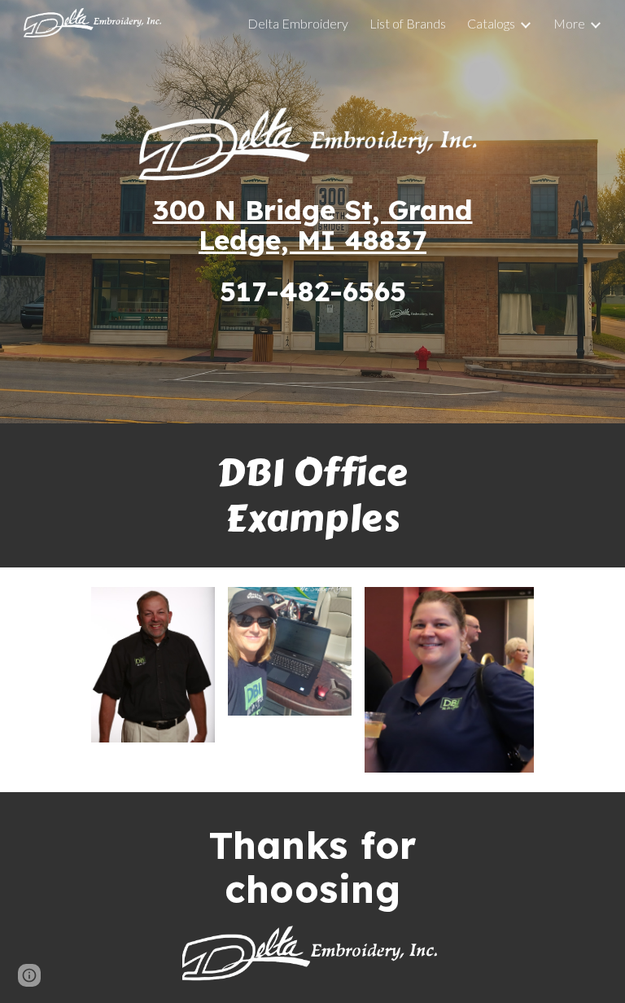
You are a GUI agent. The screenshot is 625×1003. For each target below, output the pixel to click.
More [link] (569, 23)
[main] (312, 250)
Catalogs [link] (491, 23)
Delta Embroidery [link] (297, 23)
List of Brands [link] (407, 23)
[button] (29, 975)
